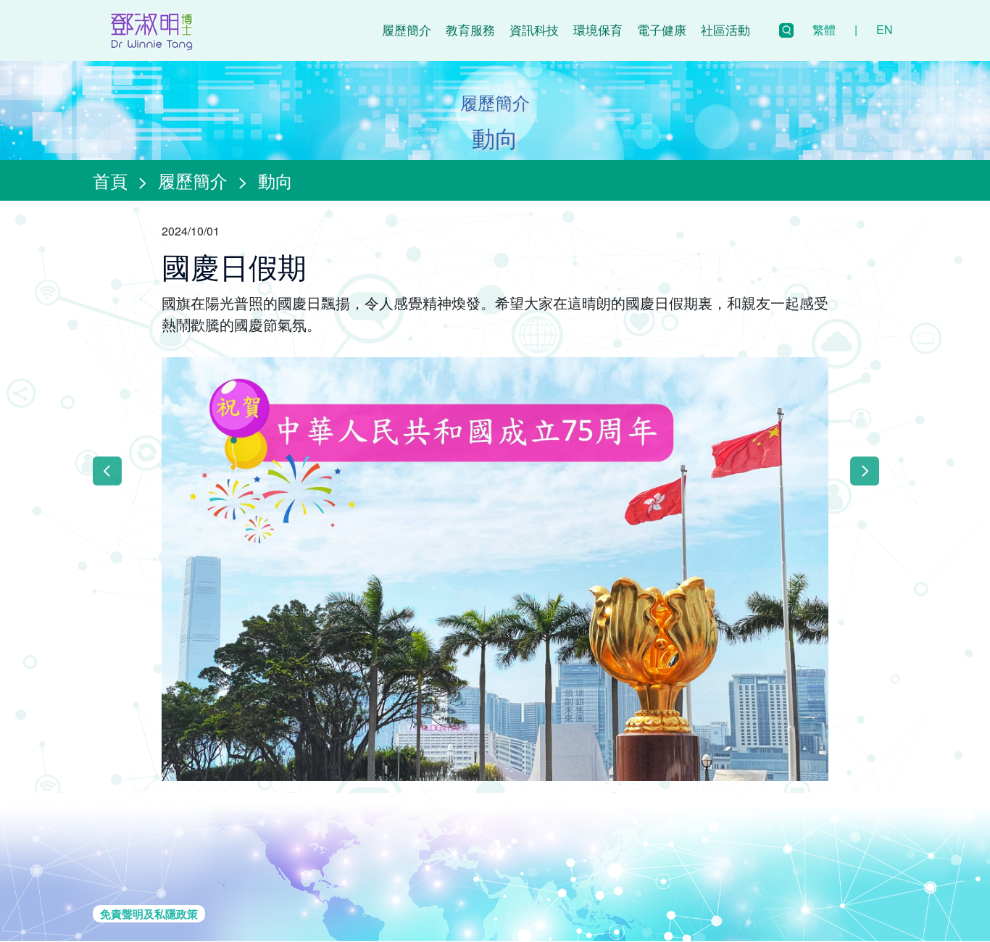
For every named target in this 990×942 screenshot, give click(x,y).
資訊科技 (534, 29)
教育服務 (470, 29)
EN (884, 29)
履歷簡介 (406, 29)
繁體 (824, 29)
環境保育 (598, 29)
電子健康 (661, 29)
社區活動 (725, 29)
